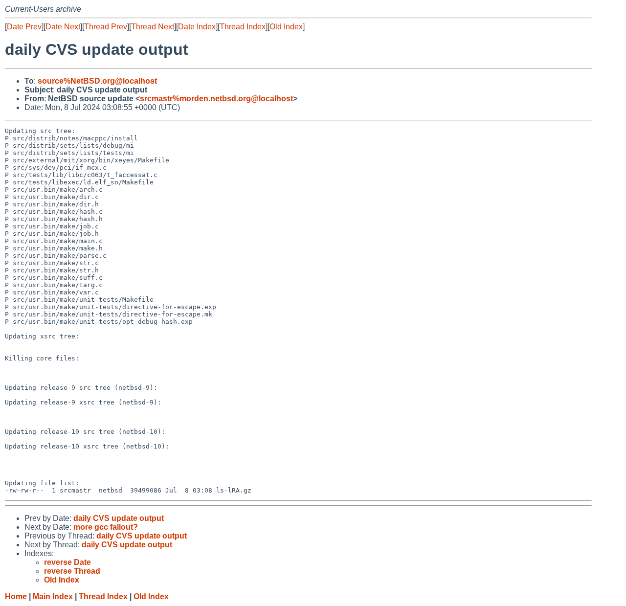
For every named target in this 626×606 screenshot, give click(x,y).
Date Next (62, 26)
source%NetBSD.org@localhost (97, 81)
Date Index (197, 26)
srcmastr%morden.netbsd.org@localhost (216, 98)
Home (16, 596)
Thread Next (152, 26)
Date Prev (24, 26)
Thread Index (243, 26)
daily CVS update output (118, 518)
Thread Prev (105, 26)
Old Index (286, 26)
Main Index (53, 596)
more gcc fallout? (105, 527)
